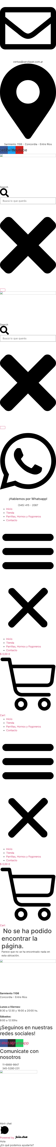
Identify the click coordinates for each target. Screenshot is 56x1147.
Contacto (11, 520)
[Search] (2, 290)
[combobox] (28, 201)
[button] (28, 579)
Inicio (9, 508)
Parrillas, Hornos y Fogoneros (23, 516)
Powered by (7, 1137)
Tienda (10, 512)
